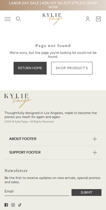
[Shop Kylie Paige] (53, 19)
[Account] (88, 19)
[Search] (18, 19)
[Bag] (98, 19)
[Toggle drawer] (8, 19)
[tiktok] (20, 205)
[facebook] (6, 205)
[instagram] (13, 205)
